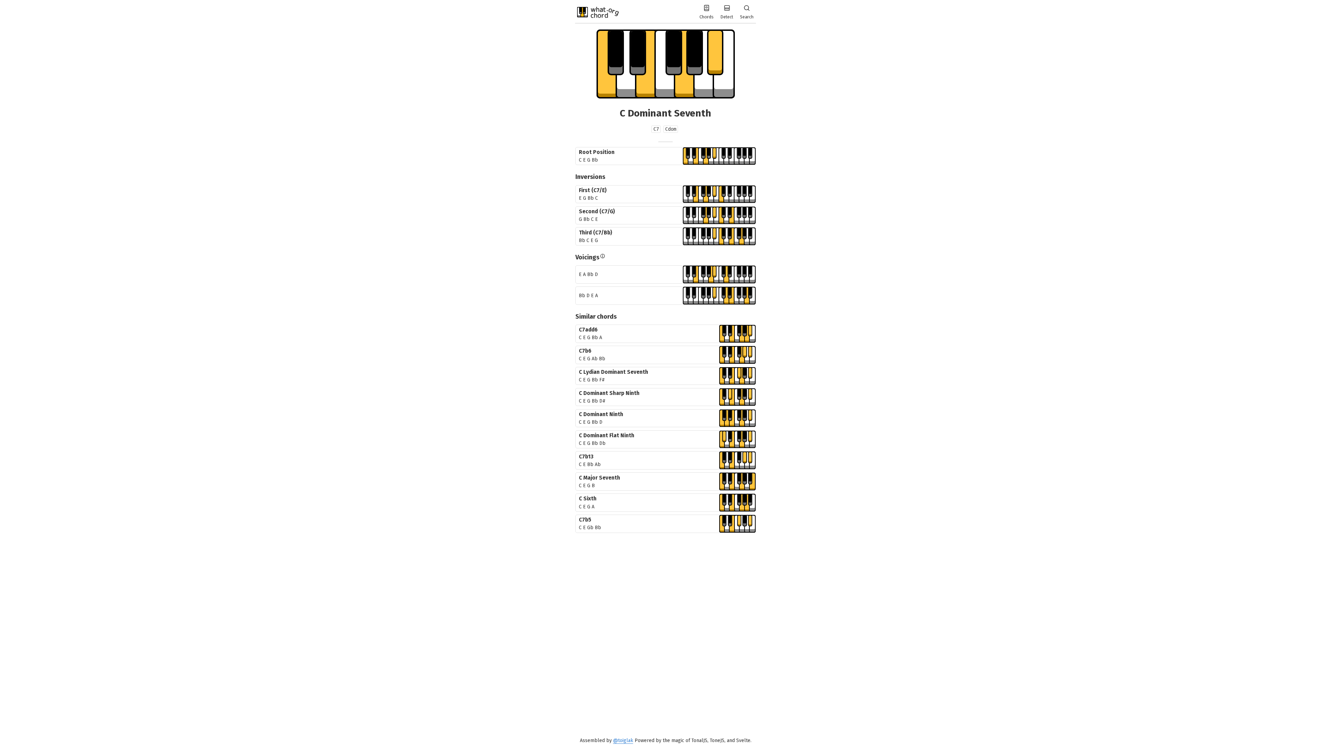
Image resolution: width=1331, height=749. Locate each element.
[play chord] (719, 156)
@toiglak (623, 740)
